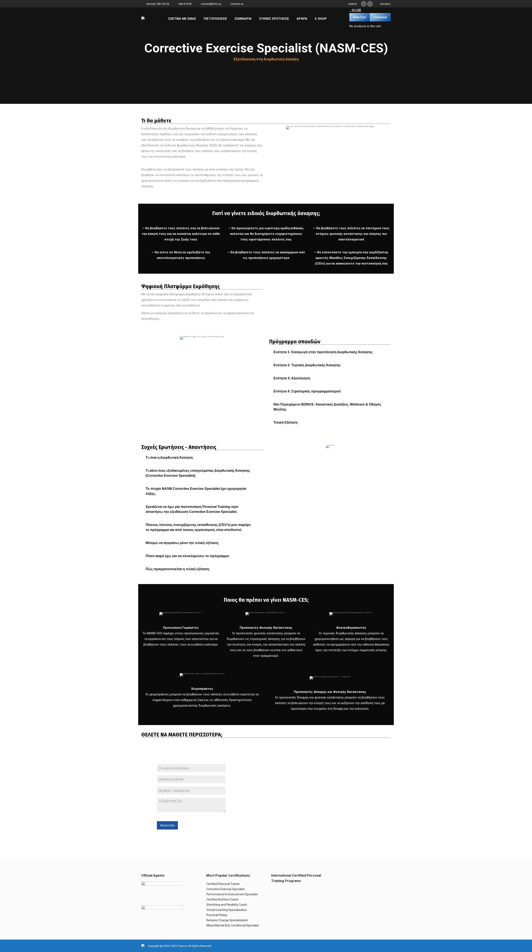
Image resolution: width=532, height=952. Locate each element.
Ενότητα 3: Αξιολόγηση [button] (291, 378)
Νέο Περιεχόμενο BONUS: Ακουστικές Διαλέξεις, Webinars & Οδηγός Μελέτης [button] (327, 407)
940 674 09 (185, 3)
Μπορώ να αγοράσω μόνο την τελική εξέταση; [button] (182, 543)
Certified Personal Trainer (223, 884)
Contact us (236, 3)
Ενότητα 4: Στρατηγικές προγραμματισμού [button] (307, 391)
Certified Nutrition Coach (222, 899)
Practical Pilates (216, 915)
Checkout (380, 17)
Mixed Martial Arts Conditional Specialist (232, 925)
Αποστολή (167, 825)
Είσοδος (385, 3)
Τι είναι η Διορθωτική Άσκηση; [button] (169, 457)
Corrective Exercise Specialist (225, 889)
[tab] (330, 352)
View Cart (359, 17)
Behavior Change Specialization (227, 920)
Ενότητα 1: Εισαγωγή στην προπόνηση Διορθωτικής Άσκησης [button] (323, 352)
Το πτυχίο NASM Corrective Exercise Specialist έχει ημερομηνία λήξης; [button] (196, 491)
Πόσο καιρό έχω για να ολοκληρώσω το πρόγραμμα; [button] (188, 556)
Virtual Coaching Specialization (226, 910)
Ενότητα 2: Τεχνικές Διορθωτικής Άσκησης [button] (307, 365)
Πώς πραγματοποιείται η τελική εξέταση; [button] (178, 569)
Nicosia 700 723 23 (158, 3)
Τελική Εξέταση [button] (285, 422)
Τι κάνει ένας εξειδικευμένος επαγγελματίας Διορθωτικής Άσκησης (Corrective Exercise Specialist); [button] (198, 473)
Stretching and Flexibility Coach (226, 904)
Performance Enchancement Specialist (232, 894)
